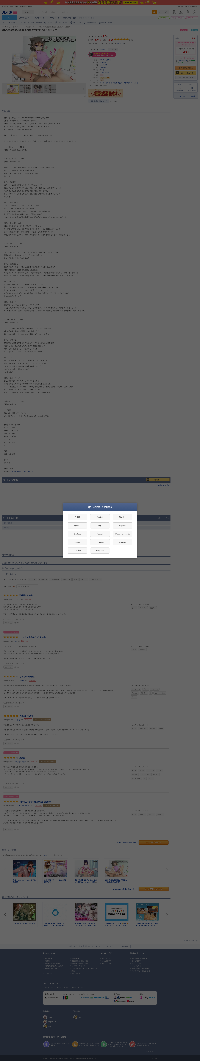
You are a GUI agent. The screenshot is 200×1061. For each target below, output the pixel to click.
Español (122, 525)
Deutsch (77, 534)
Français (100, 534)
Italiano (77, 542)
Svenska (122, 542)
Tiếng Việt (100, 550)
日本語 (77, 517)
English (100, 517)
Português (100, 542)
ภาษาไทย (77, 550)
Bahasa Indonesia (122, 534)
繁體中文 (77, 525)
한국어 (100, 525)
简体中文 (122, 517)
